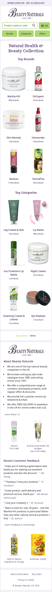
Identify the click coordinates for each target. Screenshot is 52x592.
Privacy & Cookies (26, 579)
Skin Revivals (14, 137)
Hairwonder (38, 137)
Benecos (13, 178)
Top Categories (26, 193)
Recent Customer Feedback (21, 460)
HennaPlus (38, 178)
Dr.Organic (38, 96)
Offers (42, 33)
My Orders (37, 574)
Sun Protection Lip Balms (14, 273)
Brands (9, 33)
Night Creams (38, 271)
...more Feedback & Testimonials (19, 524)
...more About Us (12, 414)
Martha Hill (14, 96)
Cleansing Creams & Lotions (14, 317)
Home (33, 335)
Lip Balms (38, 229)
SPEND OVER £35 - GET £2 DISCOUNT (26, 3)
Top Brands (26, 59)
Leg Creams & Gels (14, 229)
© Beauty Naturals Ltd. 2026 (26, 585)
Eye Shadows (38, 316)
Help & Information (19, 574)
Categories (26, 33)
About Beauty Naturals (18, 361)
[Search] (34, 25)
